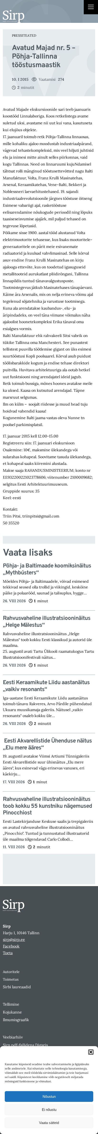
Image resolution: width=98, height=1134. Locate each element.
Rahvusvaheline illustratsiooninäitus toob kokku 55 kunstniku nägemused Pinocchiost (47, 806)
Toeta (8, 952)
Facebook (11, 946)
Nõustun (49, 1096)
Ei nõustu (49, 1110)
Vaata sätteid (49, 1123)
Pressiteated (24, 35)
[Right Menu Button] (91, 7)
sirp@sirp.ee (14, 939)
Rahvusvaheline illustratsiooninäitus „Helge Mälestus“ (46, 622)
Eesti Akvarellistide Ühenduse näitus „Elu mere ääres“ (47, 745)
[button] (90, 1052)
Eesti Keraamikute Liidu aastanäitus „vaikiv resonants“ (46, 686)
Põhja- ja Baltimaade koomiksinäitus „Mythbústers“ (47, 570)
